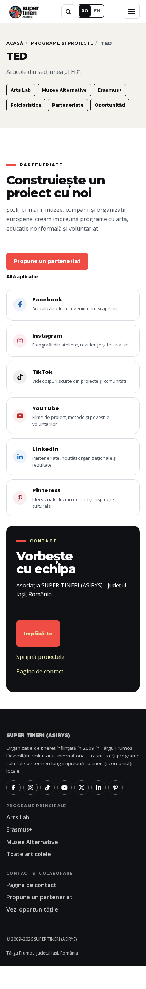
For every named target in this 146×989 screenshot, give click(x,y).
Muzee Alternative (64, 90)
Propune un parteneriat (47, 261)
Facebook (74, 304)
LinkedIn (74, 457)
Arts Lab (21, 90)
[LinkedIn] (98, 787)
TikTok (79, 376)
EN (97, 11)
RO (84, 11)
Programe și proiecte (62, 43)
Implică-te (38, 633)
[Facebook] (13, 787)
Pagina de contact (39, 671)
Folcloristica (26, 105)
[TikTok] (47, 787)
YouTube (71, 416)
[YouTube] (64, 787)
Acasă (14, 43)
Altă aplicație (22, 276)
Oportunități (110, 105)
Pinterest (73, 498)
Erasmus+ (110, 90)
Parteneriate (68, 105)
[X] (81, 787)
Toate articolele (28, 854)
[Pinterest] (115, 787)
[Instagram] (30, 787)
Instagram (80, 340)
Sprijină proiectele (40, 657)
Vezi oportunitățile (32, 909)
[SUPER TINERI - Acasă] (23, 11)
